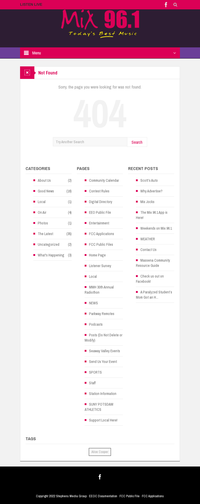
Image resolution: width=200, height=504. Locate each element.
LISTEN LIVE (31, 4)
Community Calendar (104, 180)
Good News (46, 191)
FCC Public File (130, 496)
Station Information (102, 393)
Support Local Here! (103, 420)
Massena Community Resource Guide (153, 263)
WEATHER (147, 239)
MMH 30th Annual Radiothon (99, 290)
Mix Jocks (147, 201)
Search (137, 142)
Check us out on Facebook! (150, 279)
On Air (42, 212)
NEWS (93, 303)
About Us (44, 180)
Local (42, 201)
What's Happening (51, 255)
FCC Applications (101, 233)
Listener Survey (100, 265)
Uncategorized (48, 244)
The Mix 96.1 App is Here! (151, 215)
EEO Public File (100, 212)
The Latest (45, 233)
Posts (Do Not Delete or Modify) (103, 338)
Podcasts (96, 324)
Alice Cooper (99, 452)
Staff (92, 383)
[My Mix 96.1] (100, 23)
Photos (43, 223)
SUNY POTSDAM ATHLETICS (99, 407)
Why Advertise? (151, 191)
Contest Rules (99, 191)
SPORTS (95, 372)
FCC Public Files (101, 244)
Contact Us (148, 249)
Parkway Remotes (101, 313)
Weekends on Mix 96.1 (156, 228)
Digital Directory (100, 201)
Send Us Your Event (103, 361)
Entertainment (99, 223)
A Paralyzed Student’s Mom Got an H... (154, 295)
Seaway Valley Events (104, 351)
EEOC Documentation (103, 496)
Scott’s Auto (149, 180)
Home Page (97, 255)
